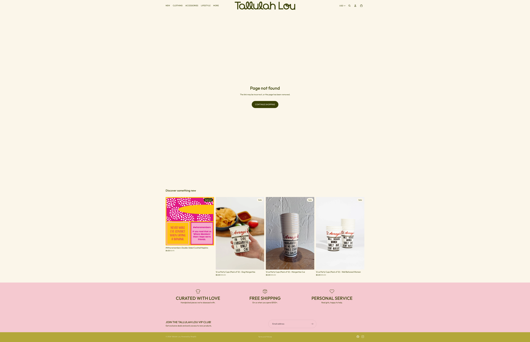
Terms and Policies (265, 337)
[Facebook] (358, 336)
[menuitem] (216, 5)
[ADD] (259, 265)
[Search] (349, 6)
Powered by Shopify (188, 337)
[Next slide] (210, 221)
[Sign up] (312, 324)
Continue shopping (265, 104)
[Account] (355, 6)
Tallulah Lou (176, 337)
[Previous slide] (170, 221)
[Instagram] (362, 336)
